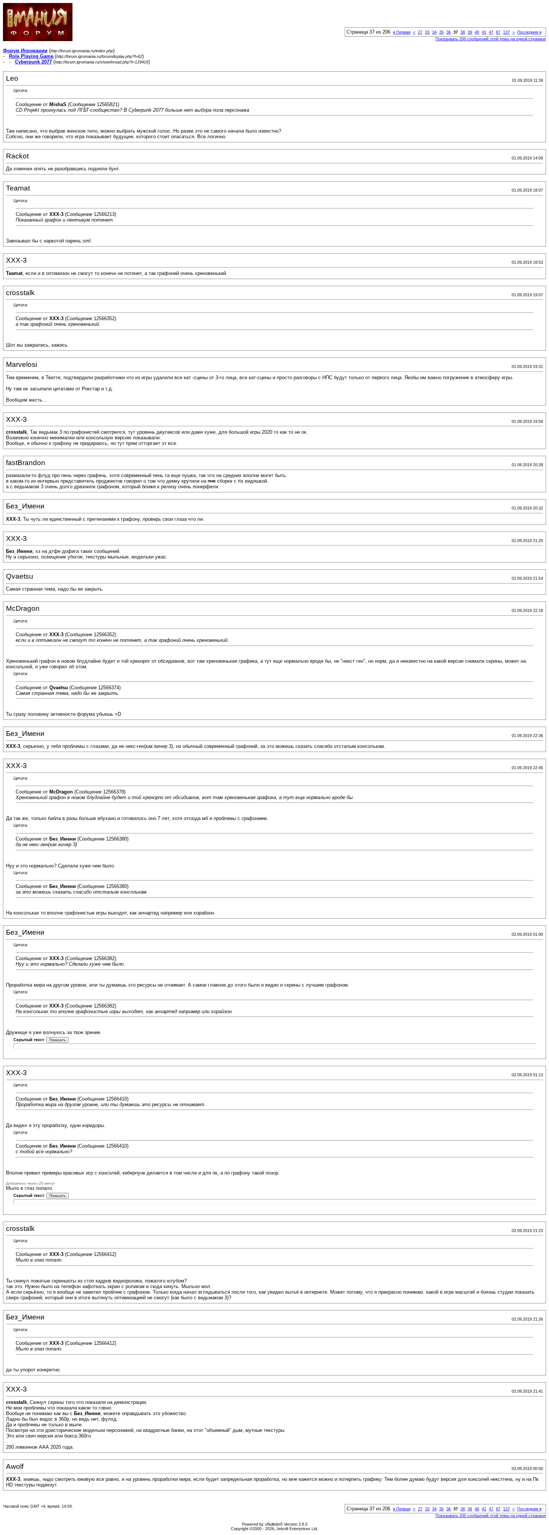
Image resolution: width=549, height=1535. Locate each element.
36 (448, 32)
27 (420, 32)
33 (427, 32)
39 (470, 32)
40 (477, 32)
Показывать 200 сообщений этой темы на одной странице (490, 39)
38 (462, 32)
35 (441, 32)
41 (484, 32)
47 (491, 32)
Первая (401, 32)
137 (506, 32)
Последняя (529, 32)
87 (498, 32)
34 (434, 32)
